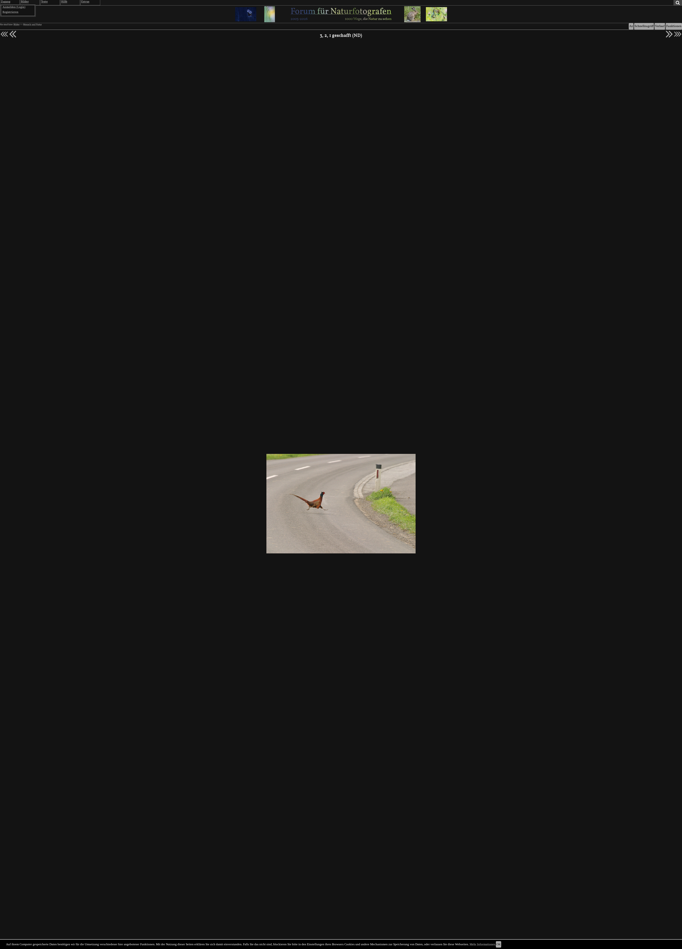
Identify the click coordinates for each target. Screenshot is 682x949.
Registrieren (10, 12)
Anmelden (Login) (13, 7)
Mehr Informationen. (483, 944)
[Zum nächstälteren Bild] (677, 34)
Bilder (16, 24)
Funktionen (673, 26)
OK (498, 944)
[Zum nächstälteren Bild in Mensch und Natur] (669, 34)
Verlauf (660, 26)
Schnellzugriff (644, 26)
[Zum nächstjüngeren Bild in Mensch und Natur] (13, 34)
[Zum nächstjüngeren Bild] (4, 34)
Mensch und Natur (32, 24)
